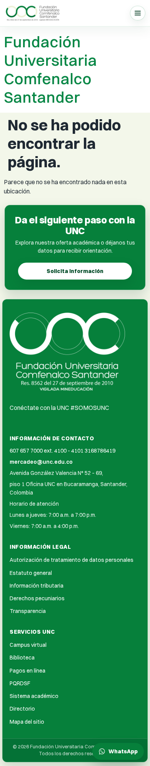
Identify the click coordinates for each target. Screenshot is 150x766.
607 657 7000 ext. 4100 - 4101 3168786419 (62, 450)
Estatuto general (31, 573)
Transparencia (28, 611)
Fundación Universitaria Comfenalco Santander (50, 69)
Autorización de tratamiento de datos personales (71, 559)
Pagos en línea (27, 670)
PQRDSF (20, 683)
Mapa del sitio (27, 721)
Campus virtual (28, 644)
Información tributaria (36, 585)
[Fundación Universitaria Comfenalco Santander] (33, 13)
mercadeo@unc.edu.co (41, 461)
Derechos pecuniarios (37, 598)
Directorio (22, 708)
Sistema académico (34, 696)
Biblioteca (22, 657)
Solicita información (75, 271)
